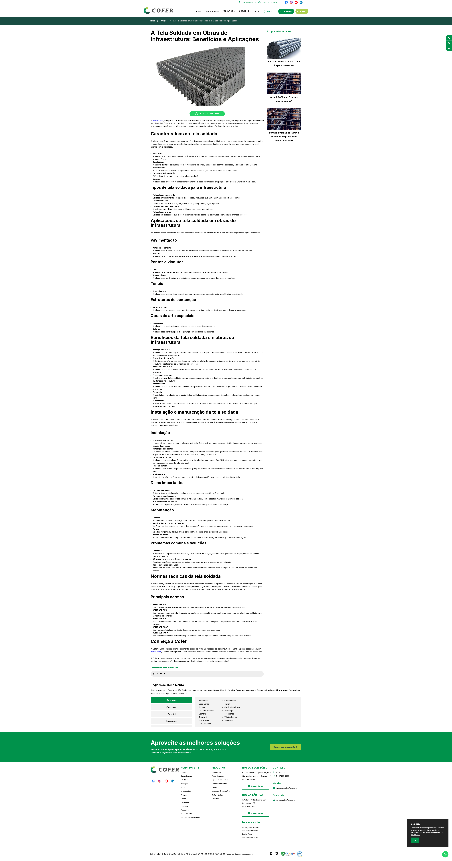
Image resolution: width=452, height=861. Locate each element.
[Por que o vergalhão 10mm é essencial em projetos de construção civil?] (284, 119)
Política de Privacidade (190, 818)
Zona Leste (171, 707)
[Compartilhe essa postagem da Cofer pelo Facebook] (165, 674)
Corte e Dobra (217, 795)
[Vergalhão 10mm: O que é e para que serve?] (284, 83)
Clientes (302, 11)
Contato (270, 11)
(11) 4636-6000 (282, 772)
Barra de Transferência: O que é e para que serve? (284, 63)
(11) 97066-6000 (282, 776)
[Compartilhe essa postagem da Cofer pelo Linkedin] (161, 674)
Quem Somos (212, 11)
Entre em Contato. (209, 114)
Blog (257, 11)
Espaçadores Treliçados (221, 780)
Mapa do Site (186, 814)
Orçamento (286, 11)
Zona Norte (172, 700)
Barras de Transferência (222, 791)
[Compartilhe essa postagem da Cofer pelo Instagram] (157, 674)
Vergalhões (216, 772)
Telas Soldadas (218, 776)
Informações (186, 791)
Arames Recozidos (219, 784)
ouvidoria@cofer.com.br (285, 800)
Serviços (244, 11)
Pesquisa (185, 810)
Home (199, 11)
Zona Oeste (171, 721)
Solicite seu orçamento (284, 747)
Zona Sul (171, 714)
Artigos (164, 21)
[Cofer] (159, 13)
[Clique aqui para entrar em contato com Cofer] (449, 37)
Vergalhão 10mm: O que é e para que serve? (284, 99)
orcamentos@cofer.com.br (286, 788)
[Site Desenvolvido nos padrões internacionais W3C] (271, 854)
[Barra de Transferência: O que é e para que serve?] (284, 48)
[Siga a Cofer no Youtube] (296, 2)
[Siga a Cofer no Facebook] (286, 2)
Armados (215, 799)
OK (415, 840)
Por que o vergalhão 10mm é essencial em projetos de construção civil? (284, 137)
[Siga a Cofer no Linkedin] (301, 2)
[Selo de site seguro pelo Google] (287, 854)
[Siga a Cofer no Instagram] (291, 2)
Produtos (227, 11)
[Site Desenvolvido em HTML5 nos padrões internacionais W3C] (276, 854)
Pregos (214, 787)
